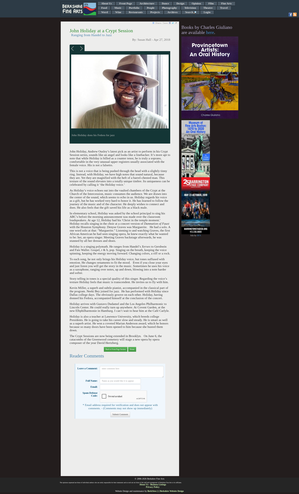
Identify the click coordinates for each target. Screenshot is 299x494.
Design (180, 3)
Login (207, 12)
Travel (224, 7)
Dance (165, 3)
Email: (93, 387)
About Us (106, 3)
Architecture (147, 3)
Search (189, 12)
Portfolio (134, 7)
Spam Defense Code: (90, 394)
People (150, 7)
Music (117, 7)
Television (190, 7)
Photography (169, 7)
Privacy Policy (152, 487)
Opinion (196, 3)
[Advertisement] (120, 449)
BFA (199, 235)
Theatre (208, 7)
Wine (118, 12)
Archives (172, 12)
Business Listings (158, 484)
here (210, 32)
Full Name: (91, 380)
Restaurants (136, 12)
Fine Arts (226, 3)
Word (104, 12)
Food (104, 7)
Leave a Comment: (87, 368)
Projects (155, 12)
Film (211, 3)
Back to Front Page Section (116, 349)
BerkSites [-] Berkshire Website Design (165, 491)
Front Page (125, 3)
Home (132, 349)
